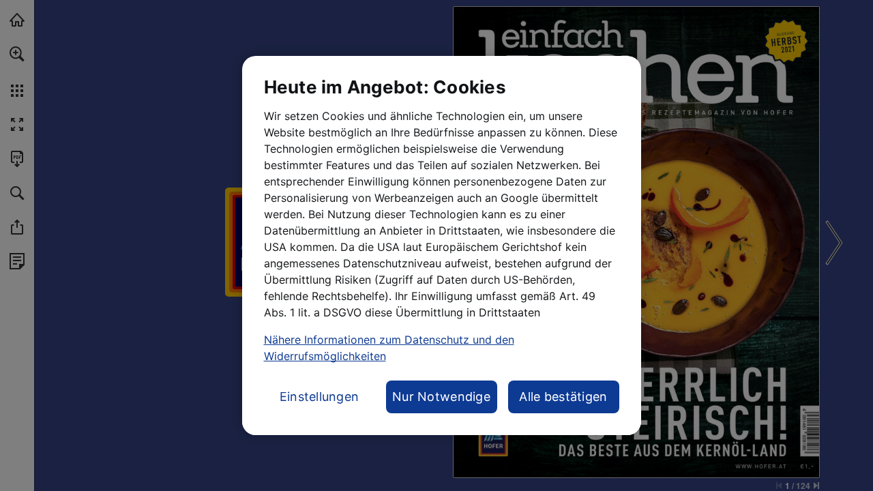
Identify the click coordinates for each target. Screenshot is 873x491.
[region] (441, 245)
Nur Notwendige (441, 396)
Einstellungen (319, 396)
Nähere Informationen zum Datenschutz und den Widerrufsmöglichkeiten (389, 348)
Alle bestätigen (563, 396)
